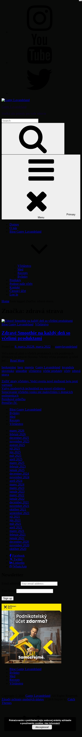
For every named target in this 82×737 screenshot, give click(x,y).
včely (67, 371)
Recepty (23, 273)
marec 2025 (17, 463)
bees (20, 367)
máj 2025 (15, 455)
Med (20, 269)
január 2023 (17, 491)
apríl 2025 (16, 459)
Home (5, 301)
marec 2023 (17, 488)
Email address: (11, 583)
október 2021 (18, 509)
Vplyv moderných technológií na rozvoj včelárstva (33, 388)
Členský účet (18, 291)
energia (29, 367)
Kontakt (15, 287)
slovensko (8, 371)
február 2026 (18, 434)
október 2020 (18, 549)
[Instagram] (39, 32)
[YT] (39, 62)
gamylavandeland (66, 346)
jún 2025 (15, 452)
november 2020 (19, 545)
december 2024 (19, 473)
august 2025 (17, 445)
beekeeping (9, 367)
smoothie (21, 371)
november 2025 (19, 441)
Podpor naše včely (21, 283)
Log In (14, 294)
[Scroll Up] (31, 733)
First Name (9, 591)
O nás (13, 228)
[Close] (80, 0)
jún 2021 (15, 520)
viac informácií (52, 723)
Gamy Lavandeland (14, 106)
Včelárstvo (24, 265)
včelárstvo (35, 371)
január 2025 (17, 470)
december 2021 (19, 502)
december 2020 (19, 541)
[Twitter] (39, 93)
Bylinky (23, 276)
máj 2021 (15, 523)
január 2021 (17, 538)
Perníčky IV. (9, 402)
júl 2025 (15, 448)
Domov (14, 224)
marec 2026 (17, 430)
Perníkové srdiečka (13, 399)
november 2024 (19, 477)
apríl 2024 (16, 480)
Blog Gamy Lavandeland (17, 324)
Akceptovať (42, 727)
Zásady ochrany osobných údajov (23, 699)
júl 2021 (15, 516)
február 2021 (18, 534)
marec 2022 (17, 495)
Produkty (15, 280)
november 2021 (19, 506)
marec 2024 (17, 484)
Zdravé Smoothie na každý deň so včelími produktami (36, 335)
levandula (68, 367)
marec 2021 (17, 531)
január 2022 (17, 498)
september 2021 (19, 513)
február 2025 (18, 466)
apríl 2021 (16, 527)
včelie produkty (52, 371)
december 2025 (19, 437)
